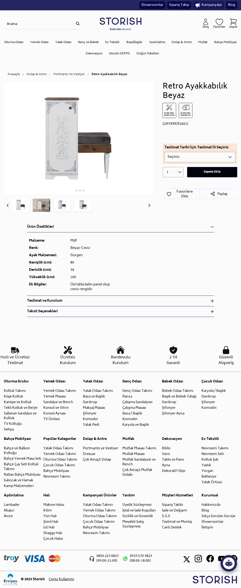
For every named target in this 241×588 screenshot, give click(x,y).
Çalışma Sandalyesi (137, 402)
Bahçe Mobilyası (225, 42)
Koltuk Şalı (209, 460)
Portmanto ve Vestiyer (100, 448)
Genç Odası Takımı (137, 391)
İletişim (207, 528)
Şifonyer (89, 414)
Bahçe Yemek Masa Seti (22, 459)
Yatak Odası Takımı (98, 391)
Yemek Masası (54, 397)
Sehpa (9, 430)
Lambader (12, 505)
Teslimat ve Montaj (177, 522)
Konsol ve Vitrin (56, 408)
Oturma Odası (13, 42)
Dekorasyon (94, 53)
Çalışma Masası (134, 408)
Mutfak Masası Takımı (139, 448)
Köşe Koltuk (13, 397)
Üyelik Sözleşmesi (137, 505)
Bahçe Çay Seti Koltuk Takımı (21, 467)
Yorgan (207, 471)
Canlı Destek (172, 528)
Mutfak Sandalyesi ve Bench (139, 462)
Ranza (127, 397)
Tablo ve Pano (173, 460)
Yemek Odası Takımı (59, 391)
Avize (8, 516)
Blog (231, 5)
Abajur (9, 511)
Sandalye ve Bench (58, 402)
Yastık (206, 465)
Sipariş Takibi (172, 505)
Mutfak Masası (133, 454)
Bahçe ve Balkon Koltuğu (17, 451)
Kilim (47, 511)
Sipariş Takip (179, 5)
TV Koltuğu (13, 424)
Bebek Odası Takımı (177, 391)
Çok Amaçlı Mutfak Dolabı (137, 472)
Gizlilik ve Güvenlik (137, 516)
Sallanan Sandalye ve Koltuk (20, 416)
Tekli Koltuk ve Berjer (21, 408)
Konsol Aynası (54, 414)
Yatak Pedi (91, 425)
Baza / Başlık (132, 414)
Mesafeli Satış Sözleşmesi (133, 524)
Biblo (166, 448)
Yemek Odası (39, 42)
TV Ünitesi (51, 419)
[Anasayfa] (120, 23)
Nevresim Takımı (56, 477)
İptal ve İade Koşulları (139, 511)
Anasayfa (14, 75)
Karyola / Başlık (213, 391)
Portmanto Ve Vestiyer (69, 75)
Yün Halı (50, 516)
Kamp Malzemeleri (19, 486)
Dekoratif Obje (173, 471)
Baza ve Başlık (94, 397)
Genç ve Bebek (88, 42)
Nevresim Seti (212, 454)
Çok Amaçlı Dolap (97, 460)
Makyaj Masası (94, 408)
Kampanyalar (211, 5)
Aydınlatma (157, 42)
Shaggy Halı (52, 533)
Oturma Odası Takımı (60, 460)
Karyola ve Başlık (135, 425)
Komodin (90, 419)
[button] (20, 205)
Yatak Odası (63, 42)
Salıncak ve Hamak (18, 480)
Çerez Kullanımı (61, 579)
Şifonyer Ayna (173, 414)
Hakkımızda (210, 505)
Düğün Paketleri (148, 53)
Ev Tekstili (112, 42)
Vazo (166, 454)
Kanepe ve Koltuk (18, 402)
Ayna (166, 465)
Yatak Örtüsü (211, 482)
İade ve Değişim (174, 511)
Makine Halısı (53, 505)
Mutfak (203, 42)
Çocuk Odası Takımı (59, 465)
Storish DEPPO (119, 53)
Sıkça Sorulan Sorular (218, 516)
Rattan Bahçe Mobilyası (22, 475)
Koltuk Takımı (15, 391)
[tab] (73, 190)
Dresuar (89, 454)
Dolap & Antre (182, 42)
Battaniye (208, 477)
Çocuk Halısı (53, 539)
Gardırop (90, 402)
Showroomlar (152, 5)
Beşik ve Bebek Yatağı (179, 397)
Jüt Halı (49, 528)
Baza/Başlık (134, 42)
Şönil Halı (50, 522)
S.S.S (166, 516)
